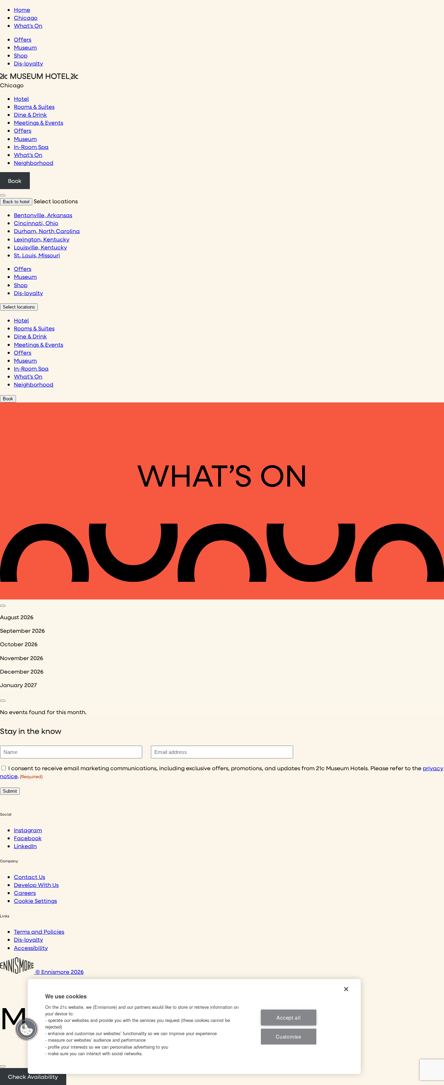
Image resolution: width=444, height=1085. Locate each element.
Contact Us (29, 876)
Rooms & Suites (34, 106)
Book (15, 180)
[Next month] (3, 701)
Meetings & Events (38, 122)
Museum (25, 47)
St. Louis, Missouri (37, 255)
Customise (288, 1036)
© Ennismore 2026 (59, 971)
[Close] (3, 1066)
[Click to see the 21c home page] (39, 76)
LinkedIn (25, 846)
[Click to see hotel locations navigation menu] (3, 195)
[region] (194, 1026)
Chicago (25, 17)
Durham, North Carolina (47, 230)
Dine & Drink (30, 114)
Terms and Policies (39, 931)
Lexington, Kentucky (41, 239)
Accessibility (31, 947)
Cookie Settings (35, 900)
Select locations (19, 307)
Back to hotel (16, 201)
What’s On (28, 25)
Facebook (28, 838)
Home (22, 9)
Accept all (288, 1017)
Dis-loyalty (28, 63)
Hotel (21, 98)
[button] (27, 1029)
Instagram (28, 830)
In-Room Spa (31, 146)
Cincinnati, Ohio (36, 222)
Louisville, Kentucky (40, 247)
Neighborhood (33, 162)
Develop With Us (36, 884)
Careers (25, 892)
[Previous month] (3, 606)
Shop (20, 55)
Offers (22, 39)
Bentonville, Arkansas (43, 215)
